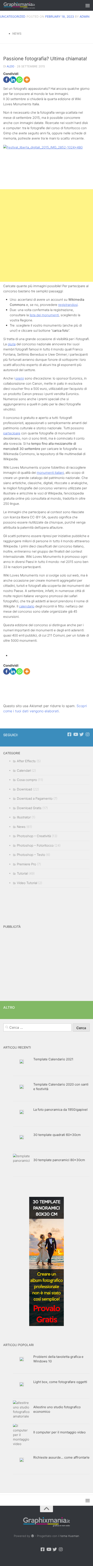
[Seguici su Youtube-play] (75, 734)
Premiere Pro (26, 864)
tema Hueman (69, 1536)
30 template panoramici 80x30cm (59, 1160)
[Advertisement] (46, 235)
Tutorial (22, 873)
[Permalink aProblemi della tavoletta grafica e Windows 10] (21, 1359)
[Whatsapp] (19, 79)
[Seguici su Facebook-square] (69, 734)
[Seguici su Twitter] (81, 734)
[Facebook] (6, 79)
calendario (26, 606)
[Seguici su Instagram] (87, 734)
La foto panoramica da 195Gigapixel (60, 1110)
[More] (27, 79)
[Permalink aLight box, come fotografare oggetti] (21, 1384)
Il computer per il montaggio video (59, 1432)
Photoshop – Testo (31, 855)
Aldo (10, 66)
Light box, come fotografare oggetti (60, 1382)
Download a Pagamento (35, 798)
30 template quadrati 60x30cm (57, 1135)
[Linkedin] (13, 79)
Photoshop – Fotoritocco (35, 845)
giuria (12, 344)
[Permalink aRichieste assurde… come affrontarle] (21, 1460)
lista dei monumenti (44, 315)
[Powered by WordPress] (32, 1536)
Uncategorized (12, 16)
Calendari (24, 770)
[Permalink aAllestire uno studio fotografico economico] (21, 1409)
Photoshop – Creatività (34, 836)
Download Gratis (29, 808)
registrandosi (68, 305)
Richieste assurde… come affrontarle (61, 1457)
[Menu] (87, 5)
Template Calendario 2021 (53, 1059)
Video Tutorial (27, 883)
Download (24, 789)
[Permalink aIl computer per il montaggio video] (21, 1434)
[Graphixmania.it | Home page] (25, 5)
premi (19, 378)
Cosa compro (27, 780)
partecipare (11, 433)
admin (85, 16)
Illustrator (24, 817)
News (16, 33)
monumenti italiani (50, 473)
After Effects (26, 761)
